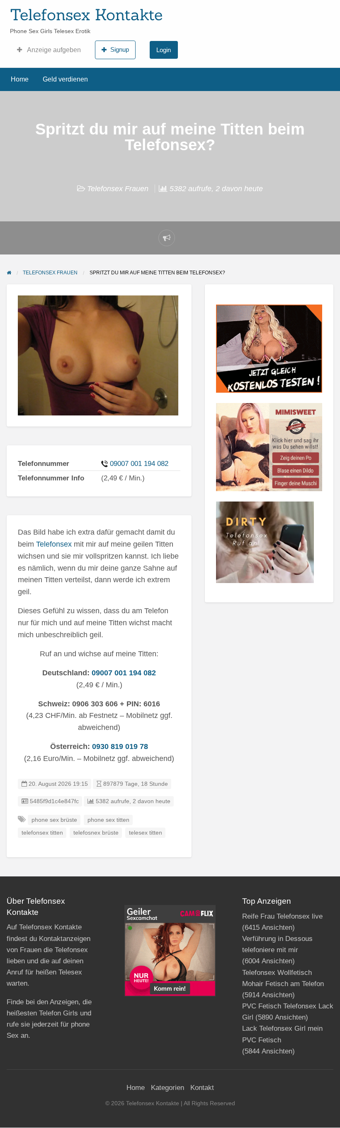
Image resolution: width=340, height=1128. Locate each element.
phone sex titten (108, 820)
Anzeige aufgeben (53, 49)
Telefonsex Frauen (117, 189)
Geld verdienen (65, 79)
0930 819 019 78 (120, 746)
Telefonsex (54, 544)
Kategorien (167, 1088)
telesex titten (145, 833)
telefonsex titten (42, 833)
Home (20, 79)
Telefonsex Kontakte (86, 14)
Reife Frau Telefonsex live (282, 916)
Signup (119, 49)
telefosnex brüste (96, 833)
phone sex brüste (54, 820)
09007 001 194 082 (139, 464)
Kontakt (202, 1088)
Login (163, 49)
